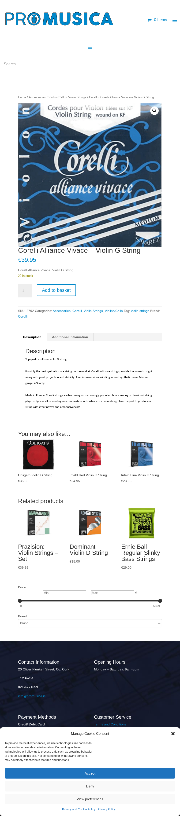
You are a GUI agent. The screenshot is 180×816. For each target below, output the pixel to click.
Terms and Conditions (110, 724)
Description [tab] (32, 337)
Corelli (93, 97)
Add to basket (56, 290)
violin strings (140, 311)
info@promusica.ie (32, 696)
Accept (90, 773)
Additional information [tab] (70, 337)
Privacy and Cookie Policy (78, 809)
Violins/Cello (57, 97)
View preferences (90, 799)
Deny (90, 786)
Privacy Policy (107, 809)
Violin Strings (77, 97)
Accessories (37, 97)
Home (22, 97)
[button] (173, 733)
